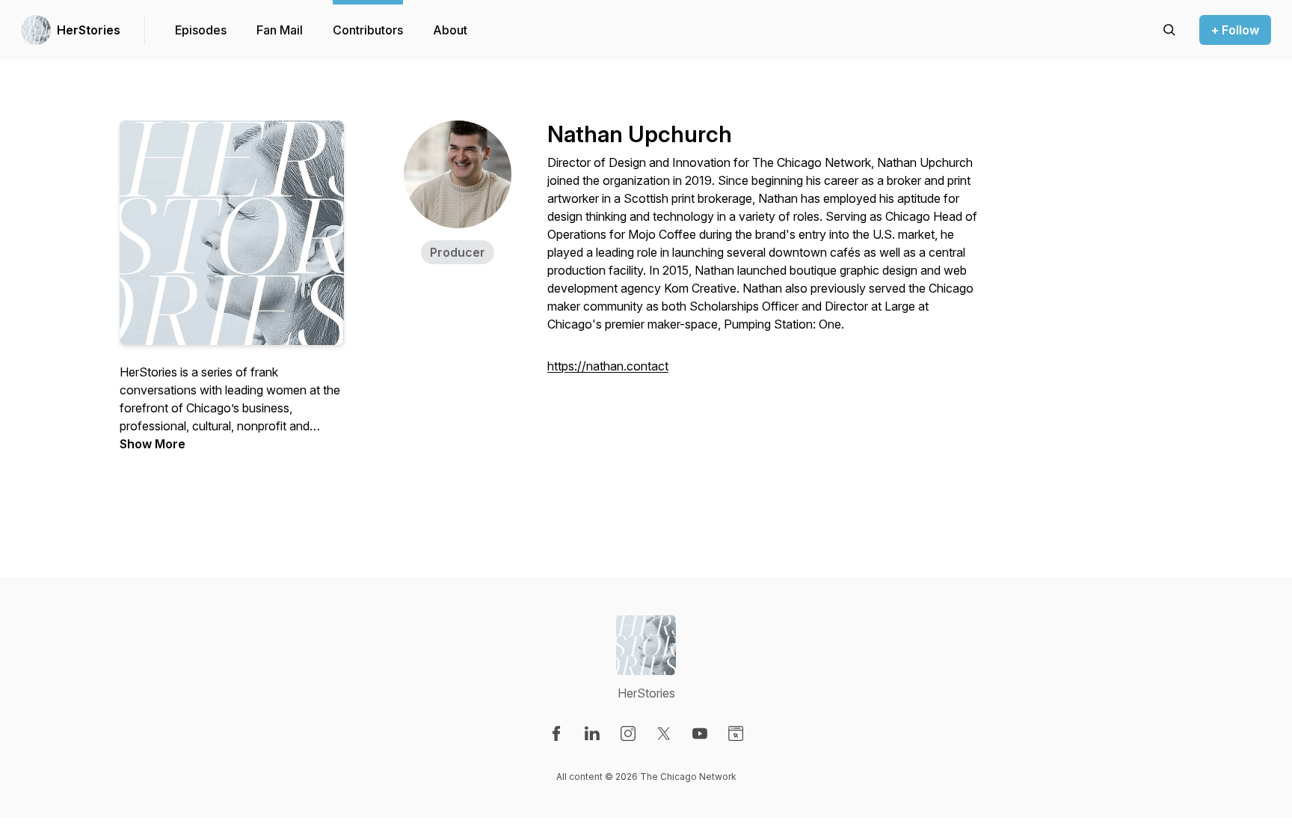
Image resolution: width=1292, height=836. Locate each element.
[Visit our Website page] (735, 733)
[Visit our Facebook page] (556, 733)
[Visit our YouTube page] (699, 733)
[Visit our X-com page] (663, 733)
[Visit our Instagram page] (628, 733)
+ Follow (1235, 29)
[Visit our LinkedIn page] (592, 733)
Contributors (368, 29)
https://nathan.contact (607, 365)
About (450, 29)
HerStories (88, 29)
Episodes (201, 29)
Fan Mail (279, 29)
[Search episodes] (1169, 30)
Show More (152, 443)
